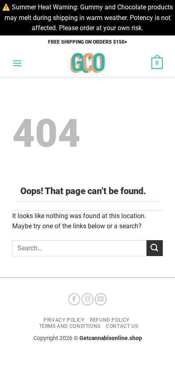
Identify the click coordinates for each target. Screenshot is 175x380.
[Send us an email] (101, 299)
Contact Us (122, 326)
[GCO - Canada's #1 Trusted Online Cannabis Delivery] (87, 63)
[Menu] (17, 63)
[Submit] (155, 248)
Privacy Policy (64, 320)
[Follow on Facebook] (74, 299)
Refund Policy (109, 320)
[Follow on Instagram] (87, 299)
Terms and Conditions (70, 326)
